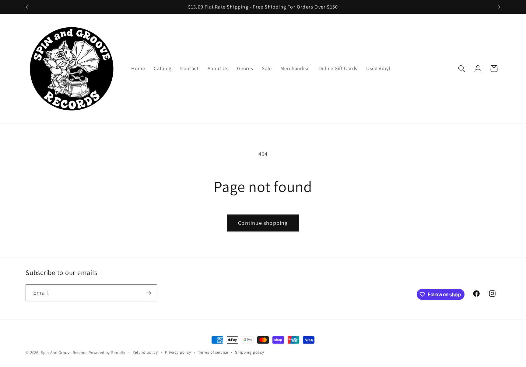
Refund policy (145, 352)
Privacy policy (178, 352)
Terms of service (213, 352)
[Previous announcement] (26, 7)
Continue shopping (263, 222)
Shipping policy (249, 352)
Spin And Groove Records (64, 352)
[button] (462, 68)
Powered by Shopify (107, 352)
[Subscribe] (149, 292)
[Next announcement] (499, 7)
